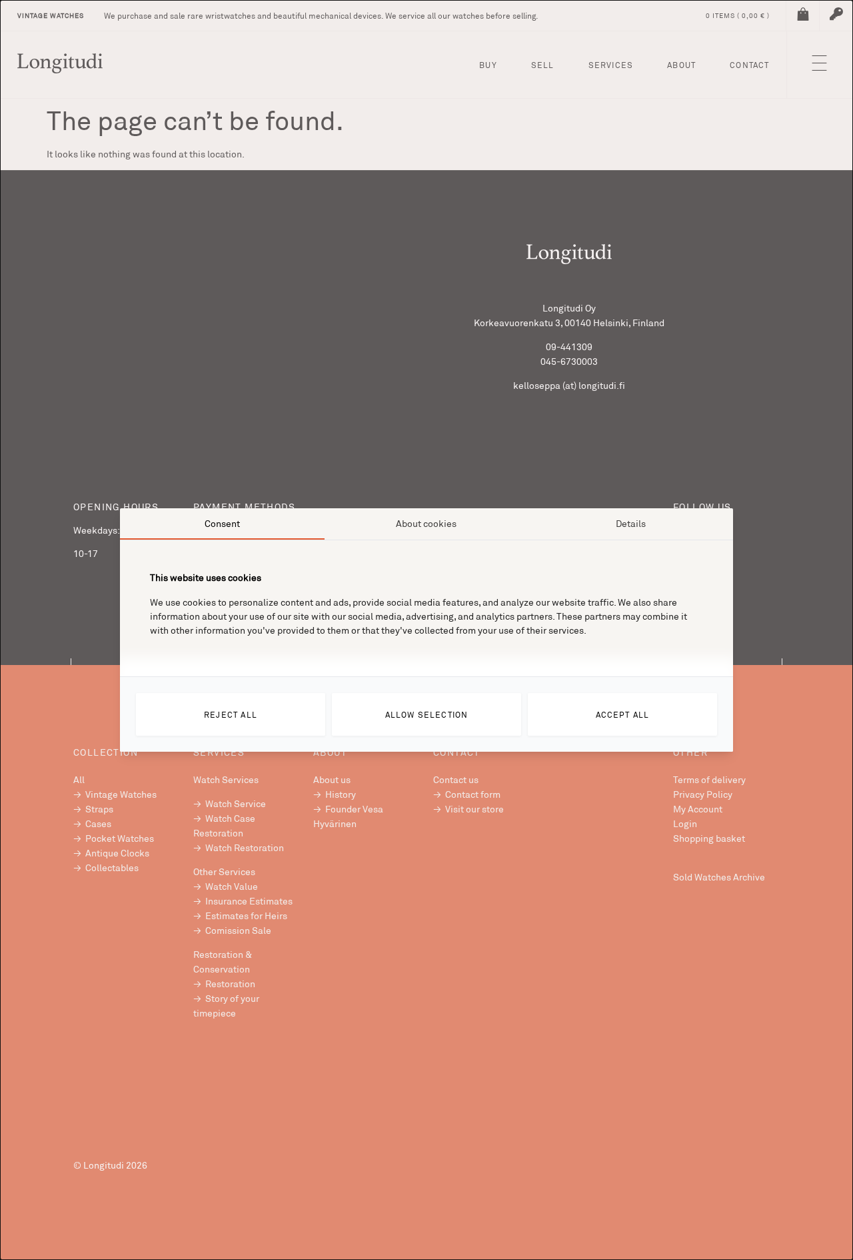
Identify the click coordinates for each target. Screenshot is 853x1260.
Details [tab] (631, 523)
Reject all (230, 714)
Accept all (623, 714)
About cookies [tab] (426, 523)
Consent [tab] (222, 523)
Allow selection (426, 714)
